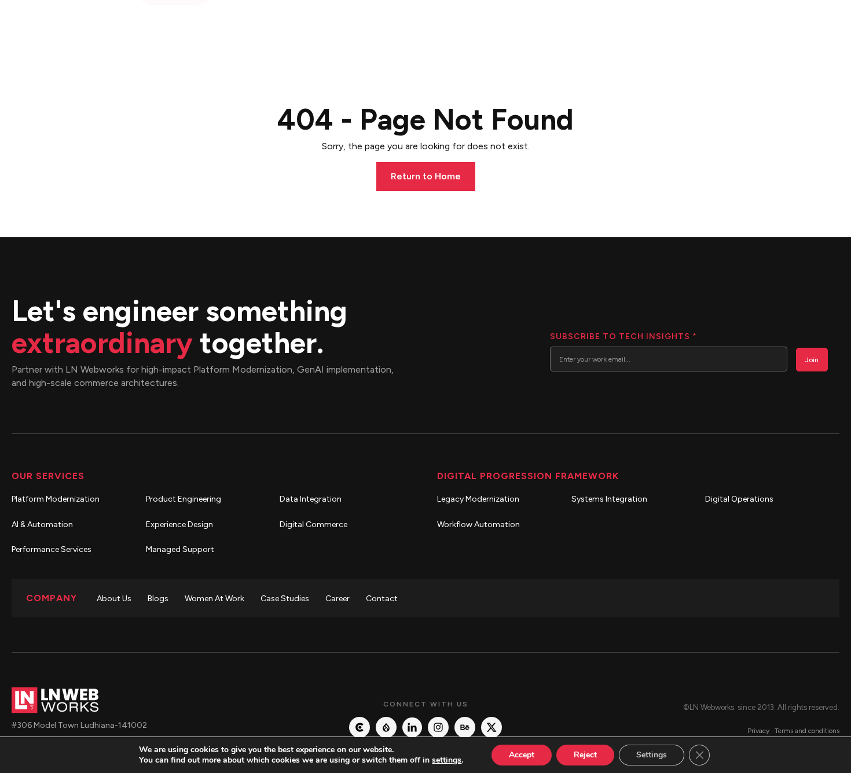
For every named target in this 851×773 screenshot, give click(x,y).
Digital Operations (739, 499)
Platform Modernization (56, 499)
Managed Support (180, 549)
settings (446, 760)
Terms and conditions (807, 731)
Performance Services (51, 549)
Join (812, 360)
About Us (114, 598)
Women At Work (214, 598)
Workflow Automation (478, 524)
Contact (382, 598)
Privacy (758, 731)
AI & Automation (42, 524)
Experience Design (179, 524)
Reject (585, 754)
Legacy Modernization (478, 499)
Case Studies (285, 598)
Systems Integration (609, 499)
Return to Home (426, 176)
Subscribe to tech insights (623, 336)
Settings (651, 754)
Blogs (158, 598)
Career (337, 598)
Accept (521, 754)
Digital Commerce (313, 524)
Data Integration (311, 499)
